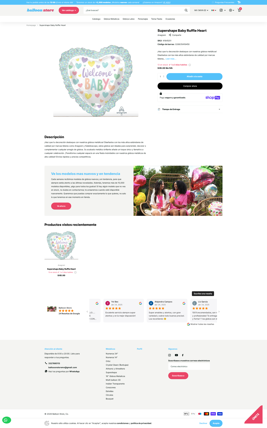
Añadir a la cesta (194, 76)
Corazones (111, 387)
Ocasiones (170, 19)
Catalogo (96, 19)
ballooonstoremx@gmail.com (62, 367)
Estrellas (109, 391)
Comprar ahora (190, 86)
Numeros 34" (112, 353)
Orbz (108, 361)
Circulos (109, 395)
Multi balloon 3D (113, 380)
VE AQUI (166, 2)
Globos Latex (129, 19)
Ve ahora (61, 206)
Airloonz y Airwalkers (115, 368)
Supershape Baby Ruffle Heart (61, 269)
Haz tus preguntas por (64, 371)
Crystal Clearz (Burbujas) (117, 365)
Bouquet (109, 399)
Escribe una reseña (203, 293)
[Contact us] (6, 420)
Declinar (203, 423)
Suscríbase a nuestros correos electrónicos (189, 360)
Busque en (186, 10)
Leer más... (171, 59)
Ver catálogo (68, 10)
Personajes (143, 19)
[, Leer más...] (223, 10)
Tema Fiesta (156, 19)
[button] (164, 74)
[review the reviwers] (94, 303)
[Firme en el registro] (231, 10)
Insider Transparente (115, 383)
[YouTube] (176, 355)
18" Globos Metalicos (115, 376)
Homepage (31, 25)
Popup (190, 64)
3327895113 (54, 363)
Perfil (139, 349)
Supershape (111, 372)
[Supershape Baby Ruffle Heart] (61, 245)
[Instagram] (169, 355)
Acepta (216, 423)
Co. (67, 414)
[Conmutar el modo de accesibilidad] (239, 2)
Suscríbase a (178, 375)
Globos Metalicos (111, 19)
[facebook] (182, 355)
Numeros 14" (112, 357)
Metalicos (110, 349)
